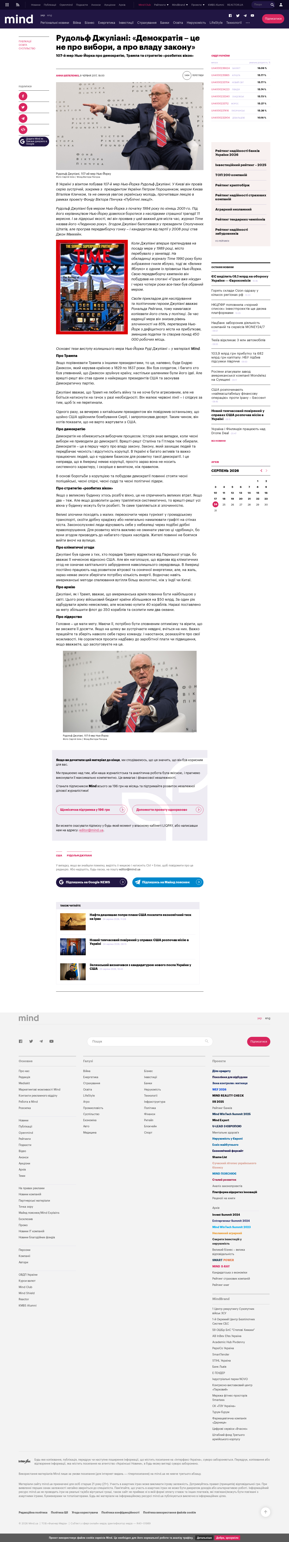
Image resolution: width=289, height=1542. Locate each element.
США (59, 855)
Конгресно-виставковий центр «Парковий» (232, 1387)
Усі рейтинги (222, 241)
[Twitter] (238, 16)
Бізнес (89, 22)
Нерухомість (196, 22)
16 (266, 493)
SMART (223, 1260)
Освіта (178, 22)
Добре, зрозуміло (227, 1537)
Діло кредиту (221, 1071)
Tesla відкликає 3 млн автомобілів (238, 340)
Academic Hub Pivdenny (228, 1342)
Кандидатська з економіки (229, 1272)
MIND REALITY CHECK (228, 1095)
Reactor (24, 1299)
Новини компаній (30, 1194)
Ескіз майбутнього (225, 1145)
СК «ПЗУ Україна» (224, 1406)
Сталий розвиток (224, 1180)
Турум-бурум (220, 1412)
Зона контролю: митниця (230, 1083)
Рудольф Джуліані (79, 855)
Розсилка (25, 1108)
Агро (86, 1102)
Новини (35, 5)
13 (240, 493)
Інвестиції (126, 22)
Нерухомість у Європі (227, 1138)
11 (224, 493)
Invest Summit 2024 (226, 1215)
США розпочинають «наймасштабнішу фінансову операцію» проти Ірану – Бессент (238, 393)
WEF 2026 (219, 1089)
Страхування (146, 22)
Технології (234, 22)
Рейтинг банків (222, 1108)
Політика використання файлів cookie (169, 1512)
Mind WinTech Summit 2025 (231, 1114)
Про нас (24, 1071)
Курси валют (27, 1281)
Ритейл (148, 1120)
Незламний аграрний (227, 1233)
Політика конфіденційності (120, 1512)
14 (249, 493)
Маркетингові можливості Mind (39, 1089)
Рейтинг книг (220, 1285)
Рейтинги (25, 1139)
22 (257, 498)
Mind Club (145, 5)
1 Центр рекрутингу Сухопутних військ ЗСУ (233, 1311)
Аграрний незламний (233, 209)
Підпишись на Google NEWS (88, 882)
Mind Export (220, 1120)
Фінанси (149, 1114)
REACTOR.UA (235, 5)
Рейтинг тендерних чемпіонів (240, 219)
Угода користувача (85, 1512)
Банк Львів (219, 1366)
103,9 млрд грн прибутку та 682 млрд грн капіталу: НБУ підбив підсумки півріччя (237, 357)
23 (266, 498)
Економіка (90, 1120)
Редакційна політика (33, 1512)
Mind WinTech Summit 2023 (231, 1227)
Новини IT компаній (31, 1231)
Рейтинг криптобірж (232, 185)
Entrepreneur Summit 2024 (231, 1221)
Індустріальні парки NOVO (230, 1379)
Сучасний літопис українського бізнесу (234, 1165)
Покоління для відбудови (230, 1077)
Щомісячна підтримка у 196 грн (85, 809)
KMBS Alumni (216, 5)
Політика (150, 1108)
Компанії (24, 1256)
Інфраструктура (154, 1102)
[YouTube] (252, 16)
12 (232, 493)
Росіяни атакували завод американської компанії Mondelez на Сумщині (238, 375)
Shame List (219, 1157)
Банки (164, 22)
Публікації (50, 5)
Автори (23, 1262)
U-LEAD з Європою (226, 1126)
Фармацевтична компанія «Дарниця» (229, 1420)
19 (232, 498)
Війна (77, 22)
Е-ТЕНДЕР (218, 1373)
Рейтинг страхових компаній (231, 1278)
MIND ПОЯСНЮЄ (224, 1173)
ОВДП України (220, 56)
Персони (24, 1250)
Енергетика (106, 22)
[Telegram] (245, 16)
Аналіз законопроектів (227, 1186)
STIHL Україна (221, 1360)
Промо (23, 1225)
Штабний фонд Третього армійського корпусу (228, 1437)
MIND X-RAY (221, 1266)
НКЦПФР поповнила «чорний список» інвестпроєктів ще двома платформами (238, 308)
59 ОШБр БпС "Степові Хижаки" (233, 1330)
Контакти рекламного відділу (38, 1095)
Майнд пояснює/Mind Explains (39, 1213)
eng (49, 15)
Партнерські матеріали (34, 1200)
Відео (22, 1151)
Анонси (96, 5)
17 (215, 498)
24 (215, 504)
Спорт (148, 1132)
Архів (122, 5)
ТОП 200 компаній (231, 175)
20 (241, 498)
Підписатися (273, 18)
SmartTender (220, 1354)
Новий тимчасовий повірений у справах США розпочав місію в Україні (237, 415)
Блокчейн (150, 1126)
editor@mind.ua (91, 830)
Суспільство (27, 48)
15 (257, 493)
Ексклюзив (26, 1219)
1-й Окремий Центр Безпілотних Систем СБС (233, 1321)
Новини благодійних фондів (37, 1237)
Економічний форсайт (227, 1151)
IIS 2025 (218, 1102)
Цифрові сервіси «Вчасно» (230, 1429)
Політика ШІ (59, 1512)
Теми (22, 1176)
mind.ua (159, 1473)
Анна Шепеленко (67, 75)
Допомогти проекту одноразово (161, 809)
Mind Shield (27, 1293)
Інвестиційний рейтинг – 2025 (240, 165)
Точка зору (26, 1206)
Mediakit (24, 1083)
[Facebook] (230, 16)
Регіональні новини (54, 22)
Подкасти (82, 5)
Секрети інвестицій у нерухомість (227, 1241)
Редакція (24, 1077)
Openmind (66, 5)
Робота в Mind (28, 1102)
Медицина (90, 1132)
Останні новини (222, 267)
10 (215, 493)
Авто (86, 1126)
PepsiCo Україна (223, 1348)
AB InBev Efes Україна (226, 1336)
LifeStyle (216, 22)
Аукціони (109, 5)
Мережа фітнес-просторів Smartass (229, 1397)
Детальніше (204, 1537)
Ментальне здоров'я (225, 1132)
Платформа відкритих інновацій (234, 1192)
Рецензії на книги (223, 1198)
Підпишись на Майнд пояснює (166, 882)
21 (249, 498)
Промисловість (93, 1108)
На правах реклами (31, 1188)
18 (224, 498)
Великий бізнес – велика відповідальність (228, 1252)
